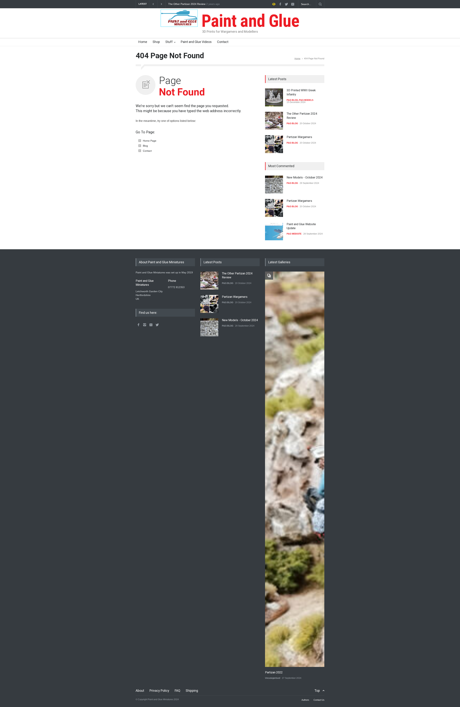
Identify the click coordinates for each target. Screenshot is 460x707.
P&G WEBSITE (294, 234)
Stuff (169, 42)
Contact (222, 42)
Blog (145, 145)
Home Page (149, 140)
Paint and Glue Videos (196, 42)
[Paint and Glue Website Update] (274, 231)
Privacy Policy (159, 690)
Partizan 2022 (274, 672)
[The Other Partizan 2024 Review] (274, 121)
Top (317, 690)
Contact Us (319, 700)
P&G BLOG (292, 100)
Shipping (192, 690)
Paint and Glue (248, 21)
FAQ (177, 690)
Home (142, 42)
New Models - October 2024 (305, 177)
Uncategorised (272, 678)
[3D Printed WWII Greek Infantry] (274, 97)
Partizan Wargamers (179, 4)
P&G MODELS (306, 100)
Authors (305, 700)
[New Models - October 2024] (274, 185)
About (140, 690)
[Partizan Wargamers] (274, 144)
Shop (156, 42)
